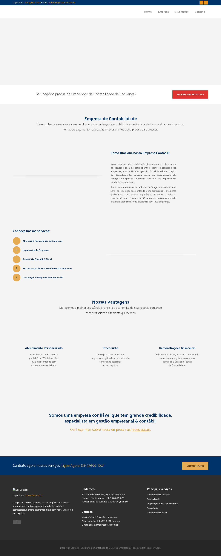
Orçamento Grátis (195, 466)
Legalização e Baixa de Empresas (162, 504)
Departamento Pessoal (158, 495)
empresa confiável (92, 415)
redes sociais (140, 430)
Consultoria (152, 508)
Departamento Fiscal (157, 513)
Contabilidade (153, 499)
